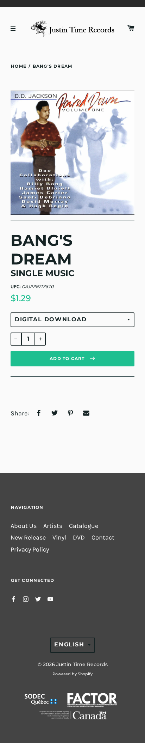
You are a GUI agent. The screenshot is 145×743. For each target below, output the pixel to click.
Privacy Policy (30, 549)
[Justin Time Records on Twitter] (38, 598)
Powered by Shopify (72, 673)
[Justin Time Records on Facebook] (13, 598)
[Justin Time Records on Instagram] (26, 598)
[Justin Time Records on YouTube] (50, 598)
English (69, 644)
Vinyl (59, 537)
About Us (24, 526)
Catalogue (83, 526)
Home (18, 66)
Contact (103, 537)
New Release (28, 537)
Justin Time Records (82, 664)
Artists (52, 526)
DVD (79, 537)
